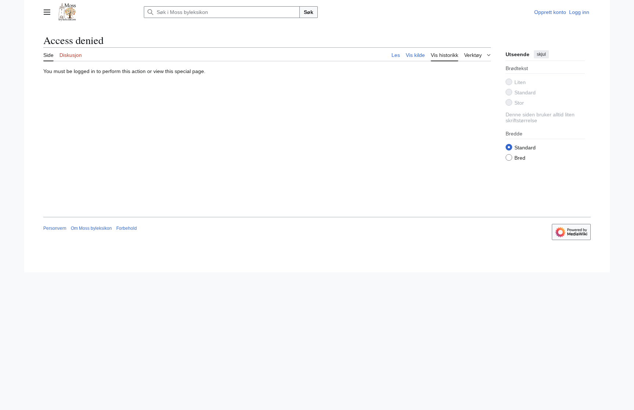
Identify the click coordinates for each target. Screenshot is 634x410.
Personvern (54, 228)
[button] (47, 12)
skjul (541, 54)
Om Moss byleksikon (91, 228)
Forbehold (126, 228)
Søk (308, 12)
